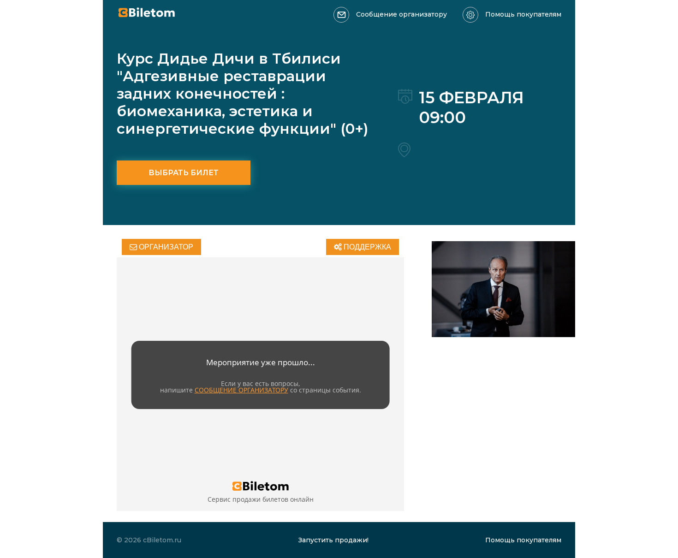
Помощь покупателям (523, 14)
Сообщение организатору (401, 14)
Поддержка (366, 247)
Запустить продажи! (333, 540)
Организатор (165, 247)
